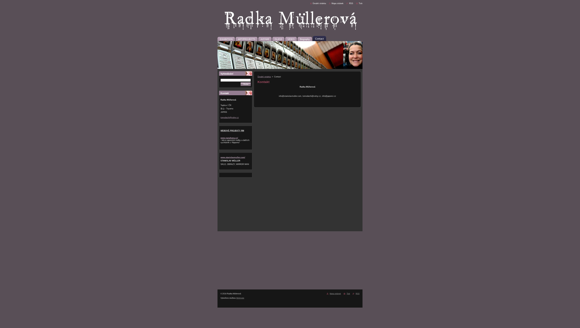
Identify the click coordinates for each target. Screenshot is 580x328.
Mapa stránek (337, 3)
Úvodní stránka (319, 3)
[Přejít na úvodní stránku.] (290, 21)
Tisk (360, 3)
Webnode (240, 298)
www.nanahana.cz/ (229, 138)
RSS (351, 3)
